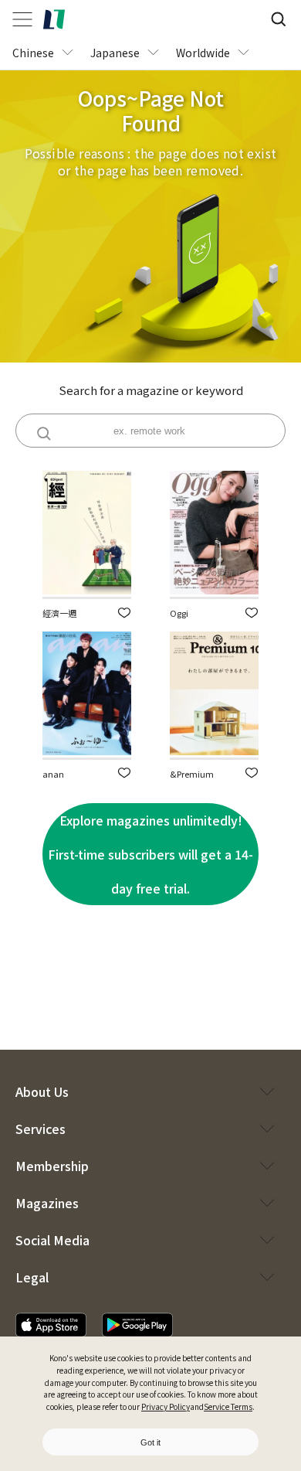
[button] (124, 612)
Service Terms (228, 1406)
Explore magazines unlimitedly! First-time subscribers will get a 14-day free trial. (150, 854)
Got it (150, 1442)
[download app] (50, 1325)
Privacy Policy (165, 1406)
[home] (54, 19)
